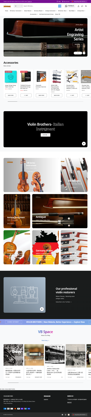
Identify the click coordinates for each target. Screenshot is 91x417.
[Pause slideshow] (84, 53)
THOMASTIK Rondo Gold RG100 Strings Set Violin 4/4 (25, 87)
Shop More (10, 223)
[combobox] (42, 6)
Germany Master (38, 10)
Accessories (33, 14)
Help (59, 1)
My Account (66, 1)
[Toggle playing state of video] (84, 144)
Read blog (44, 340)
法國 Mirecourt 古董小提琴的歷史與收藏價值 (75, 373)
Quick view (10, 95)
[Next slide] (80, 53)
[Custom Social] (68, 414)
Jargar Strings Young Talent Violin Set (10, 86)
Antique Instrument (50, 10)
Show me (45, 134)
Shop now (77, 44)
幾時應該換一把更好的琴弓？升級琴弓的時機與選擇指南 (12, 372)
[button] (86, 6)
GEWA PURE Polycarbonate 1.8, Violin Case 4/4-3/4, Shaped (55, 88)
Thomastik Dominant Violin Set (41, 86)
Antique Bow (80, 10)
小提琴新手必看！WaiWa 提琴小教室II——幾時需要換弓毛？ (34, 372)
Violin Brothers (10, 414)
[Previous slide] (75, 53)
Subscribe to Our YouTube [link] (63, 302)
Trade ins (29, 1)
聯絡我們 (69, 402)
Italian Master (27, 10)
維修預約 (46, 399)
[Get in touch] (82, 6)
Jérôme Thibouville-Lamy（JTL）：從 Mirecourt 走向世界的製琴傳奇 (54, 371)
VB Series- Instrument (15, 10)
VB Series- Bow (62, 10)
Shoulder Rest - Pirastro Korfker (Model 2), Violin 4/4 (71, 87)
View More (30, 171)
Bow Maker (72, 10)
